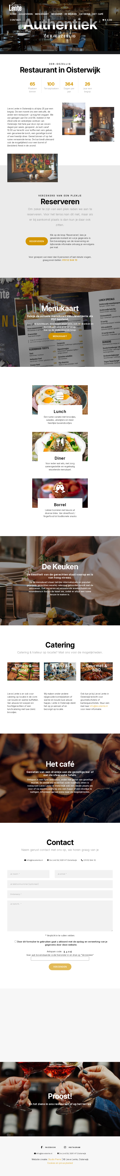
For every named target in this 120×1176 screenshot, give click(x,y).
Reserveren (26, 14)
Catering (84, 14)
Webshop (56, 14)
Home (13, 14)
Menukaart (42, 14)
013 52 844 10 (69, 260)
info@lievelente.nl (99, 706)
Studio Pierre (54, 1159)
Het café (98, 14)
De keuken (71, 14)
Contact (15, 20)
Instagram (74, 1147)
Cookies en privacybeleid (60, 1163)
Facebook (50, 1147)
